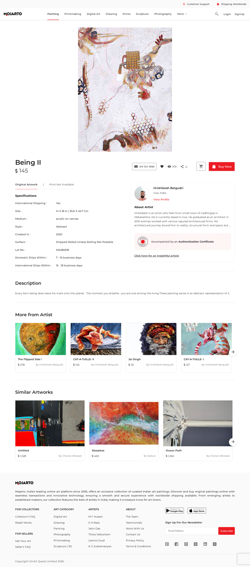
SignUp (240, 14)
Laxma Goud (96, 540)
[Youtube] (215, 544)
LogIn (227, 14)
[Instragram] (186, 544)
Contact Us (133, 534)
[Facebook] (176, 544)
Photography (163, 14)
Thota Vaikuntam (99, 534)
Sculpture (142, 14)
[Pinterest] (167, 544)
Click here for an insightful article (156, 255)
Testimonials (134, 522)
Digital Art (93, 14)
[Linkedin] (205, 544)
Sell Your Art (23, 541)
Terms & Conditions (138, 546)
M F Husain (95, 516)
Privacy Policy (135, 540)
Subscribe (227, 530)
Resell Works (23, 522)
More (182, 14)
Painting (53, 14)
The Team (132, 516)
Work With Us (135, 528)
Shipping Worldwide (231, 4)
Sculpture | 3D (63, 546)
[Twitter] (195, 544)
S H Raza (94, 522)
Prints (126, 14)
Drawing (111, 14)
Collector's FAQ (25, 516)
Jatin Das (94, 528)
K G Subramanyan (99, 546)
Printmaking (72, 14)
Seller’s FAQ (23, 546)
